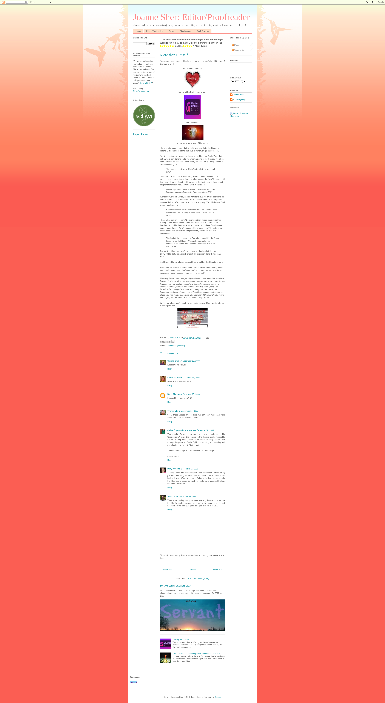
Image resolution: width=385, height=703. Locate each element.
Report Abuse (140, 134)
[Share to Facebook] (170, 341)
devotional (171, 345)
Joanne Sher (238, 94)
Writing (171, 31)
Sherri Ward (173, 496)
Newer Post (167, 569)
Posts (236, 45)
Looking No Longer (180, 640)
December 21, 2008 (187, 496)
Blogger (218, 697)
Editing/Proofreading (154, 31)
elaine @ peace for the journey (181, 430)
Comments (239, 50)
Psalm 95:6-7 (146, 83)
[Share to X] (167, 341)
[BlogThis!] (164, 341)
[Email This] (161, 341)
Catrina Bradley (174, 361)
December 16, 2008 (189, 411)
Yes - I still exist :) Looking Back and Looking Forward (196, 654)
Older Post (218, 569)
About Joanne (185, 31)
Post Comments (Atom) (198, 578)
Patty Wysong (173, 469)
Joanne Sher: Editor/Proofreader (191, 17)
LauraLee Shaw (174, 377)
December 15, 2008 (191, 361)
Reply (169, 369)
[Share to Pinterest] (172, 341)
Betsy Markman (174, 394)
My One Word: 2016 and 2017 (175, 585)
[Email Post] (207, 337)
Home (138, 31)
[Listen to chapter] (153, 83)
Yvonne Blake (173, 411)
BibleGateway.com (141, 91)
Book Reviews (203, 31)
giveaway (181, 345)
